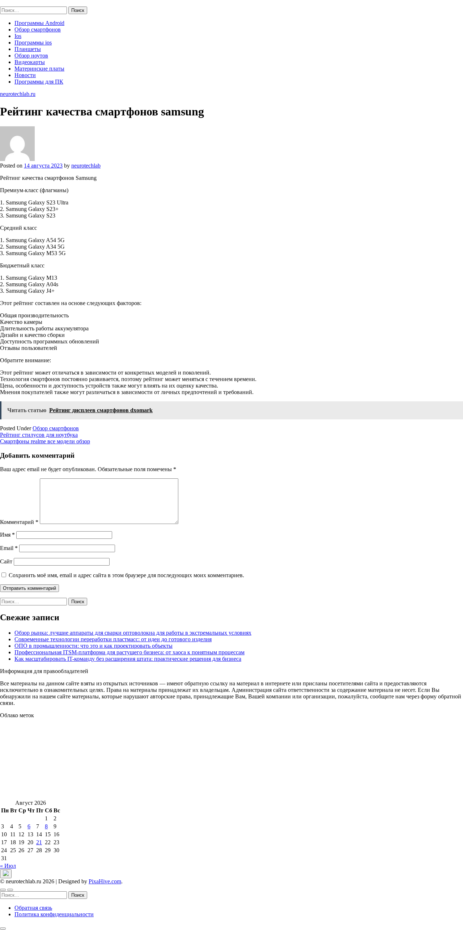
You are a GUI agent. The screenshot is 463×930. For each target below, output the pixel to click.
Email (9, 548)
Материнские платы (39, 68)
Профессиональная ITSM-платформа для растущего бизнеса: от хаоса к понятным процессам (129, 652)
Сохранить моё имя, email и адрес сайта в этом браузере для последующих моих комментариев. (126, 575)
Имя (7, 535)
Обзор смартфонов (37, 29)
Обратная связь (33, 908)
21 (39, 842)
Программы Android (39, 23)
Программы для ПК (38, 82)
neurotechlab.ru (17, 3)
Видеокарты (29, 62)
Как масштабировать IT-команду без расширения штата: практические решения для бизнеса (127, 659)
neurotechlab (86, 165)
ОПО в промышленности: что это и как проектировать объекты (93, 646)
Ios (17, 36)
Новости (25, 75)
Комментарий (19, 522)
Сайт (6, 561)
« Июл (8, 866)
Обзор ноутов (31, 55)
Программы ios (33, 42)
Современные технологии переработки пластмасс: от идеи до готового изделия (113, 639)
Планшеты (27, 49)
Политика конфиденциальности (54, 914)
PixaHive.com (105, 881)
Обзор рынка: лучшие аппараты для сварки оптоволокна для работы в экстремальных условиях (132, 633)
